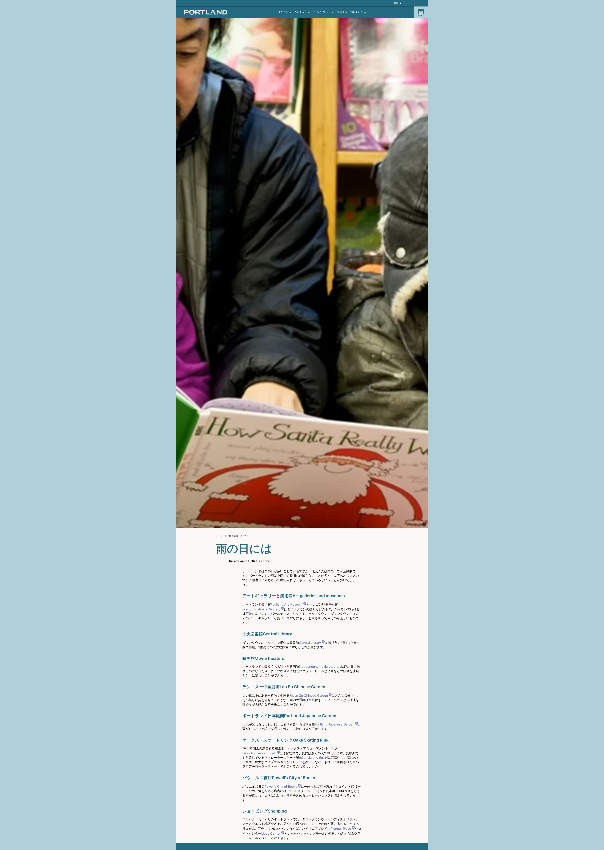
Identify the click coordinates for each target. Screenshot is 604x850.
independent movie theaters (320, 667)
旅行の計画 (356, 12)
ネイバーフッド (322, 12)
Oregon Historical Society (261, 609)
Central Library (310, 643)
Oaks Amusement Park (259, 753)
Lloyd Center (270, 833)
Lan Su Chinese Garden (310, 695)
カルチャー (300, 12)
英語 (396, 3)
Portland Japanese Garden (334, 724)
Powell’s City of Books (280, 786)
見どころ (283, 12)
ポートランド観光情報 (227, 536)
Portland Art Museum (286, 604)
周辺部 (340, 12)
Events (421, 14)
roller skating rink (312, 757)
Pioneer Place (340, 828)
